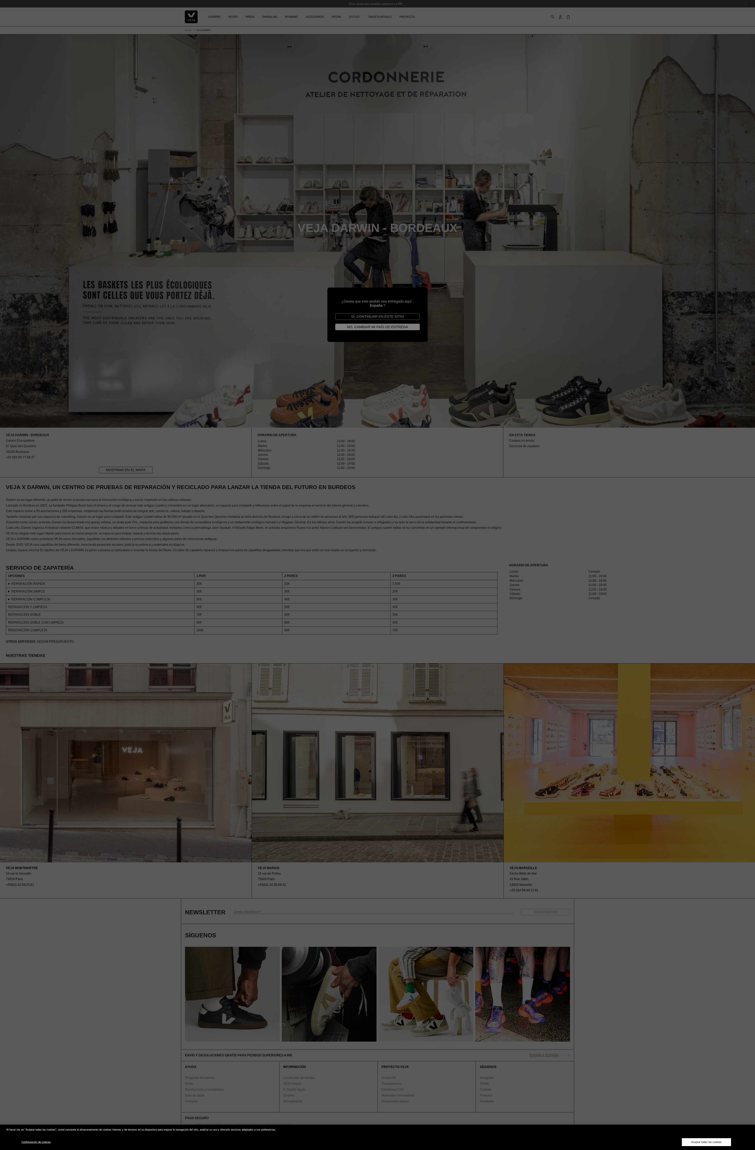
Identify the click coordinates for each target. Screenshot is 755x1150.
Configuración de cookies (36, 1142)
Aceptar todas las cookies (706, 1142)
